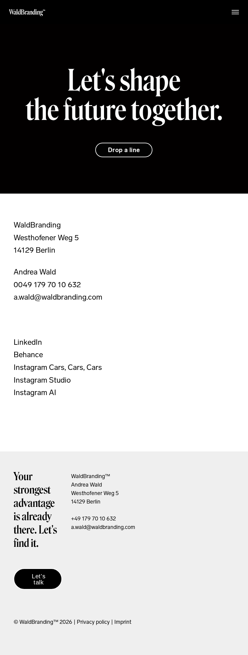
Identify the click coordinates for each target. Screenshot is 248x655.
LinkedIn (28, 342)
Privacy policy (93, 622)
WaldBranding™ (27, 12)
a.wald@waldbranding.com (103, 527)
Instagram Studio (42, 380)
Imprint (122, 622)
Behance (28, 354)
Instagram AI (35, 392)
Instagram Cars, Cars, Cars (58, 367)
